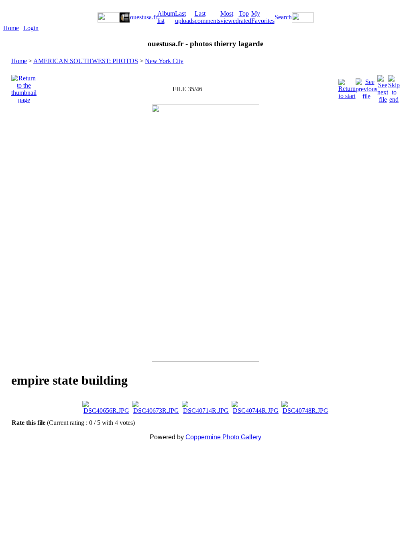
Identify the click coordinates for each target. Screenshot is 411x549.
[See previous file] (366, 87)
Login (31, 28)
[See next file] (382, 87)
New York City (164, 60)
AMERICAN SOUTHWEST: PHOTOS (85, 60)
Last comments (207, 17)
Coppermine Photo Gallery (223, 437)
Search (283, 17)
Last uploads (185, 17)
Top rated (245, 17)
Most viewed (229, 17)
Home (11, 28)
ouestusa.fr (143, 17)
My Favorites (263, 17)
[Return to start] (347, 87)
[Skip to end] (394, 87)
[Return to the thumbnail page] (24, 87)
